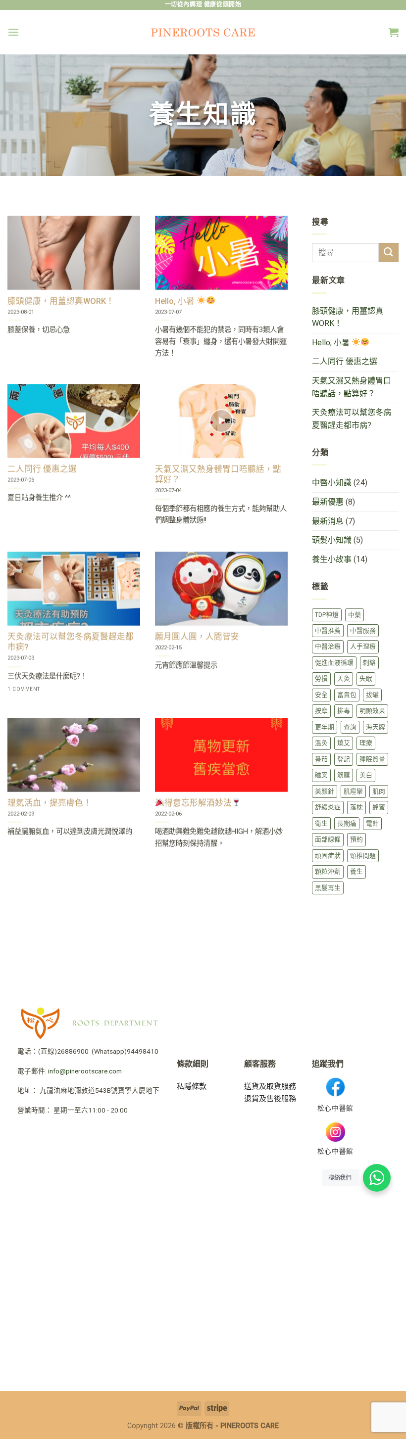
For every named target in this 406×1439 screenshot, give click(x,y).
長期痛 (346, 823)
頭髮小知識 (332, 540)
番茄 (321, 759)
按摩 (321, 710)
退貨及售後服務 (270, 1098)
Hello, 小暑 (332, 342)
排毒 (343, 710)
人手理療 (363, 646)
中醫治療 (328, 646)
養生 (356, 871)
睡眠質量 (372, 759)
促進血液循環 (334, 662)
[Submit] (389, 252)
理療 (365, 742)
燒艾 (343, 742)
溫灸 (321, 742)
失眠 (365, 678)
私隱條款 (191, 1086)
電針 (372, 823)
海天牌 (375, 727)
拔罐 (372, 694)
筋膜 (343, 775)
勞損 (321, 678)
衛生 (321, 823)
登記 (343, 759)
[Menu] (13, 32)
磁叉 (321, 775)
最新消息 (328, 521)
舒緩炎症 (328, 807)
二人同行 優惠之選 (344, 361)
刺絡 (369, 662)
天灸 (343, 678)
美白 (365, 775)
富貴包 (346, 694)
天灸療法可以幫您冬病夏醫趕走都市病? (351, 419)
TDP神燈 (327, 614)
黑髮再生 (328, 887)
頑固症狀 (328, 855)
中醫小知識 (332, 482)
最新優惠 (328, 502)
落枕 (356, 807)
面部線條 (328, 839)
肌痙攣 (353, 791)
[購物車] (394, 32)
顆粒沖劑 (328, 871)
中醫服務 (363, 630)
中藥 (354, 614)
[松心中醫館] (203, 32)
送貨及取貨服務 (270, 1086)
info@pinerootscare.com (85, 1071)
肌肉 (378, 791)
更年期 (324, 727)
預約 (356, 839)
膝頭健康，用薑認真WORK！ (347, 317)
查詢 (350, 727)
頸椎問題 (363, 855)
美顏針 (324, 791)
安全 (321, 694)
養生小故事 (332, 559)
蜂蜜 (378, 807)
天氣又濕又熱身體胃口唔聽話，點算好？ (351, 387)
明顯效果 (372, 710)
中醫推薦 (328, 630)
